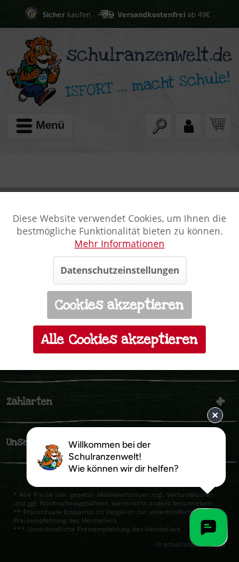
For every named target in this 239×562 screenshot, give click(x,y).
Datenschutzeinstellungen (119, 270)
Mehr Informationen (119, 243)
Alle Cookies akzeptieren (119, 339)
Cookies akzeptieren (119, 305)
